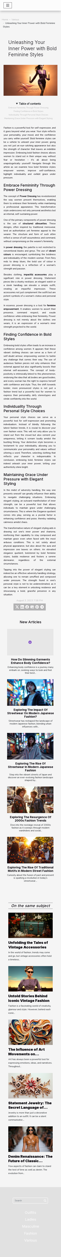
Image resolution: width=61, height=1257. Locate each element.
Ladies (30, 1219)
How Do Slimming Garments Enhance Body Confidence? (30, 661)
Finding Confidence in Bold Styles (28, 111)
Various (15, 19)
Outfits (30, 1212)
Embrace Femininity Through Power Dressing (28, 107)
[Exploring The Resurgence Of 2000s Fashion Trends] (30, 799)
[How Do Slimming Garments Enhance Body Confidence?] (30, 642)
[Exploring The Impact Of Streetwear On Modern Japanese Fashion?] (30, 692)
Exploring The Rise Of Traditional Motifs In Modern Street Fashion (30, 869)
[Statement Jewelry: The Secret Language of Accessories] (30, 1085)
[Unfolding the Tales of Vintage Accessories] (30, 925)
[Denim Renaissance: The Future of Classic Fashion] (30, 1139)
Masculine (30, 1226)
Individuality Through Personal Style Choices (28, 115)
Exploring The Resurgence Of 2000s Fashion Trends (30, 818)
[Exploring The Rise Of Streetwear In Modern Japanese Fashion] (30, 746)
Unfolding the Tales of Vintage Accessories (28, 944)
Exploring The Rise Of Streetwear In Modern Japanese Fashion (30, 767)
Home (5, 19)
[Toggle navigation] (8, 5)
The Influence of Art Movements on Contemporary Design (28, 1054)
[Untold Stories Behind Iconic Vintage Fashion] (30, 978)
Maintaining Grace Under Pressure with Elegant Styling (28, 118)
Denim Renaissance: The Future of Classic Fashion (30, 1161)
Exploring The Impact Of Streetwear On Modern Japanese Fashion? (30, 713)
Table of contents (30, 104)
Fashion (30, 1233)
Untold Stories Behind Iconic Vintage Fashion (28, 998)
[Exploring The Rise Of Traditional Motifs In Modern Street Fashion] (30, 850)
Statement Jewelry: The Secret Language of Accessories (30, 1107)
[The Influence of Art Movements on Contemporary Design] (30, 1032)
